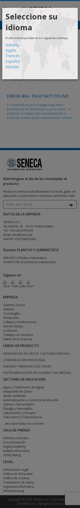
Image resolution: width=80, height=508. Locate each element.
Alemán (12, 66)
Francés (13, 55)
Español (13, 61)
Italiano (12, 44)
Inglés (11, 50)
